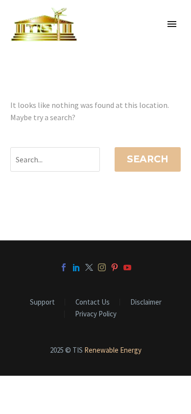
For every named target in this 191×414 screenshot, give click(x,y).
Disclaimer (146, 302)
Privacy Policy (96, 314)
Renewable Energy (113, 350)
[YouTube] (127, 267)
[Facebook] (64, 267)
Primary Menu (172, 24)
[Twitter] (89, 267)
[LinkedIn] (76, 267)
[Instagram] (102, 267)
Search (147, 159)
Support (42, 302)
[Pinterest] (115, 267)
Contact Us (92, 302)
